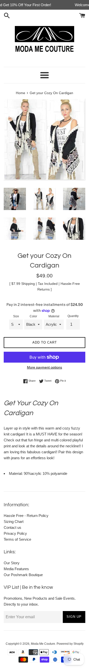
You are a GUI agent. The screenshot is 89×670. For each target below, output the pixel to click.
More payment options (44, 367)
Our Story (12, 563)
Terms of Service (17, 539)
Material (53, 316)
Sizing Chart (13, 521)
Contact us (12, 527)
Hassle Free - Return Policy (26, 515)
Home (20, 93)
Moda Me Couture (43, 643)
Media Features (16, 569)
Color (33, 316)
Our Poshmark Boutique (23, 575)
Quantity (73, 316)
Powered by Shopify (70, 643)
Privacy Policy (15, 533)
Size (16, 316)
